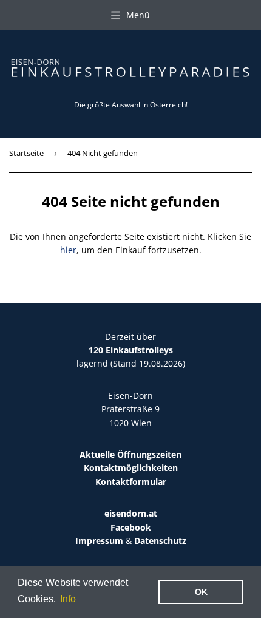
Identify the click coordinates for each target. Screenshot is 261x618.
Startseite (26, 153)
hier (68, 250)
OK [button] (201, 592)
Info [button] (68, 599)
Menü (138, 15)
